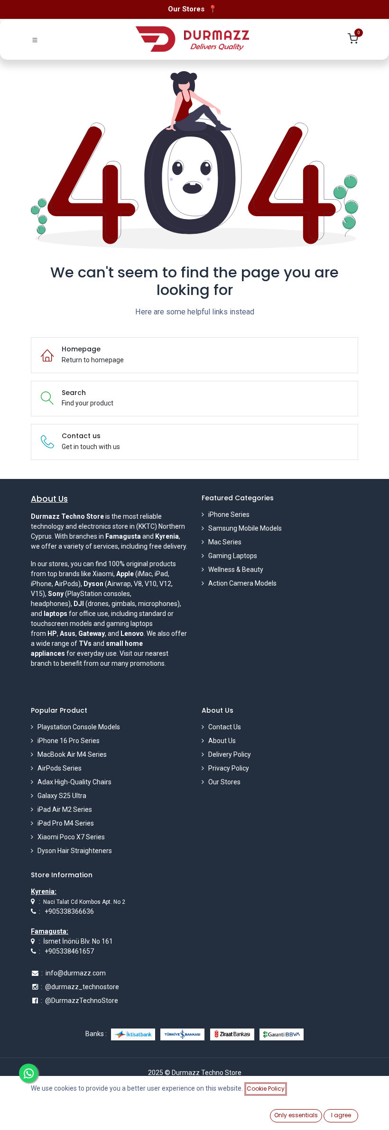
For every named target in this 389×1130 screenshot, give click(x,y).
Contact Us (224, 727)
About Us (222, 740)
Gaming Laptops (232, 556)
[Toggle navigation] (35, 39)
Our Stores (224, 782)
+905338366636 (69, 911)
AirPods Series (59, 768)
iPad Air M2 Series (64, 809)
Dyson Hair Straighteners (74, 850)
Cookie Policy (266, 1088)
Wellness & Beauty (235, 569)
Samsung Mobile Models (245, 528)
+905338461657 (69, 951)
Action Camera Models (242, 583)
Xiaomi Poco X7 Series (71, 837)
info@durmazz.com (76, 973)
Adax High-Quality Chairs (74, 782)
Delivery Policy (229, 754)
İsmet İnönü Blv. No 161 (78, 941)
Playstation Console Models (78, 727)
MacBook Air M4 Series (72, 754)
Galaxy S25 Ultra (61, 795)
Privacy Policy (228, 768)
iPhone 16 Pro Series (68, 740)
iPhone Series (229, 514)
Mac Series (224, 542)
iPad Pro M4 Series (65, 823)
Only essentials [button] (296, 1115)
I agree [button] (341, 1115)
